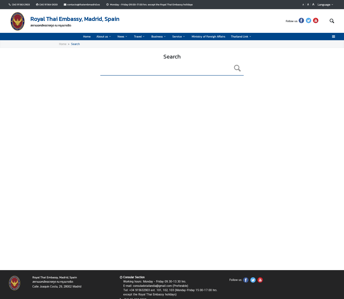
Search (75, 44)
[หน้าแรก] (17, 21)
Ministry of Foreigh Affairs (208, 36)
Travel (138, 36)
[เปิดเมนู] (333, 36)
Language (324, 4)
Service (177, 36)
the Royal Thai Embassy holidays (174, 4)
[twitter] (308, 21)
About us (102, 36)
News (121, 36)
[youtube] (315, 21)
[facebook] (301, 21)
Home (87, 36)
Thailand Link (239, 36)
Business (157, 36)
